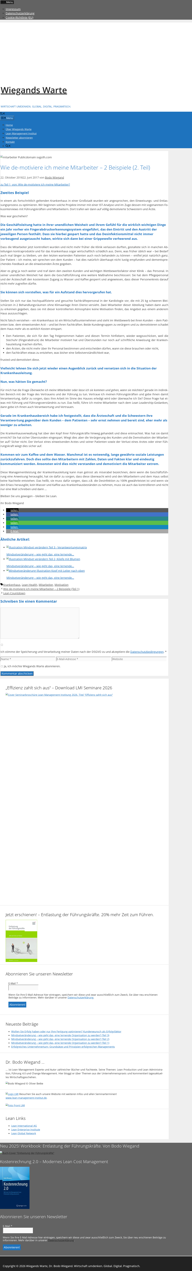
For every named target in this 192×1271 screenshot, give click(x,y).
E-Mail (13, 983)
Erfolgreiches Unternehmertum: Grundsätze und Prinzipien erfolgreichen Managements (63, 1046)
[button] (12, 510)
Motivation (61, 585)
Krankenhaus (11, 585)
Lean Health (29, 585)
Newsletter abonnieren (19, 137)
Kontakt (10, 142)
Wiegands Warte (34, 90)
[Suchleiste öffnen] (2, 113)
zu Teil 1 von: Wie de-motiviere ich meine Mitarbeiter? (35, 184)
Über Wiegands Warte (18, 129)
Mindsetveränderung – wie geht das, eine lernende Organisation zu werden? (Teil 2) (60, 1039)
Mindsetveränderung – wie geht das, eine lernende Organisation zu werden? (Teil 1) (60, 1043)
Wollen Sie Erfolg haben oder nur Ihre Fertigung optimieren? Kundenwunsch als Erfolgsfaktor (66, 1031)
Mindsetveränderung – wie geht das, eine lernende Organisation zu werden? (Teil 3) (60, 1035)
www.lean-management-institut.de (26, 1097)
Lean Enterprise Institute (25, 1129)
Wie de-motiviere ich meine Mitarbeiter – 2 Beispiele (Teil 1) (41, 589)
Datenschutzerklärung (20, 13)
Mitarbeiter (46, 585)
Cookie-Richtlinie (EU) (19, 17)
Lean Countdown (14, 593)
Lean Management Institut (21, 133)
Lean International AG (24, 1125)
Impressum (13, 9)
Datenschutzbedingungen (147, 652)
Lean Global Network (23, 1133)
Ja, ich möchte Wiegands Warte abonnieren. (31, 666)
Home (9, 125)
